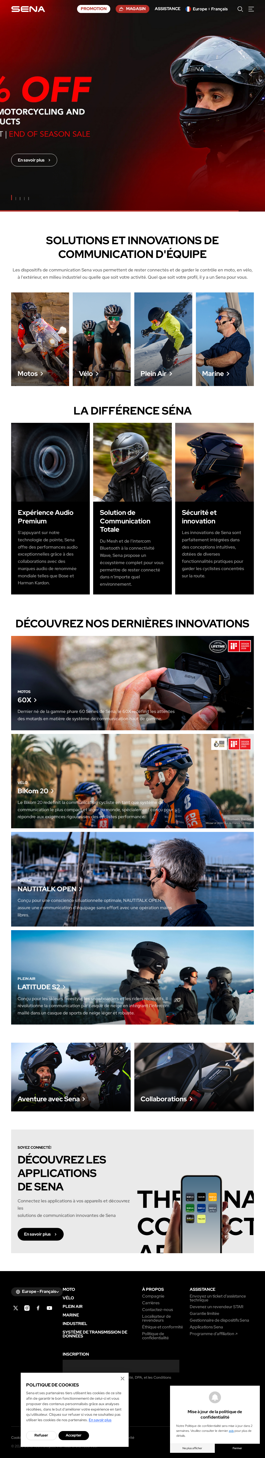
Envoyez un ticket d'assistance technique (218, 1298)
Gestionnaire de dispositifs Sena (219, 1320)
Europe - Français (39, 1291)
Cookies (17, 1437)
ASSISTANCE (202, 1289)
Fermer (237, 1448)
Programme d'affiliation (212, 1334)
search (240, 9)
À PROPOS (153, 1289)
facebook (38, 1308)
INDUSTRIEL (75, 1324)
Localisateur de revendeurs (156, 1318)
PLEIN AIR (73, 1307)
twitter (15, 1308)
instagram (27, 1308)
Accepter (74, 1435)
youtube (49, 1308)
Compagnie (153, 1296)
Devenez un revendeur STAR (217, 1307)
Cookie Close (122, 1378)
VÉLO (68, 1298)
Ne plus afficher (192, 1448)
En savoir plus (40, 339)
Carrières (150, 1303)
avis (231, 1431)
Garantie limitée (204, 1314)
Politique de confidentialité (155, 1336)
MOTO (69, 1289)
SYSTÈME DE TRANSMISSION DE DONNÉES (95, 1334)
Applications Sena (206, 1327)
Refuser (41, 1435)
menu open (251, 9)
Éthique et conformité (162, 1327)
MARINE (71, 1315)
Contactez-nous (157, 1310)
